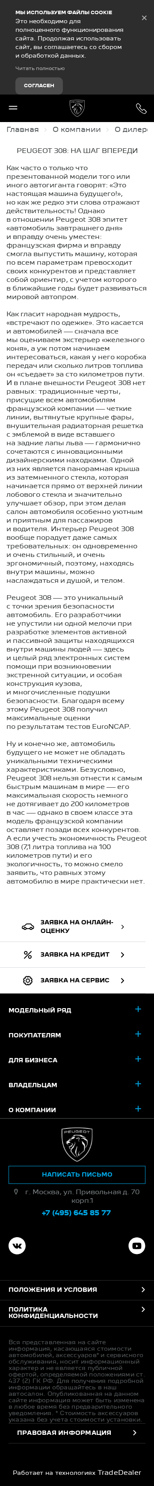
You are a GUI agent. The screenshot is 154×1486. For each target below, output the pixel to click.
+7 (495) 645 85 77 (141, 108)
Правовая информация (64, 1433)
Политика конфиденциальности (53, 1313)
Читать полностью (40, 69)
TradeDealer (120, 1473)
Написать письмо (77, 1174)
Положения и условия (53, 1290)
